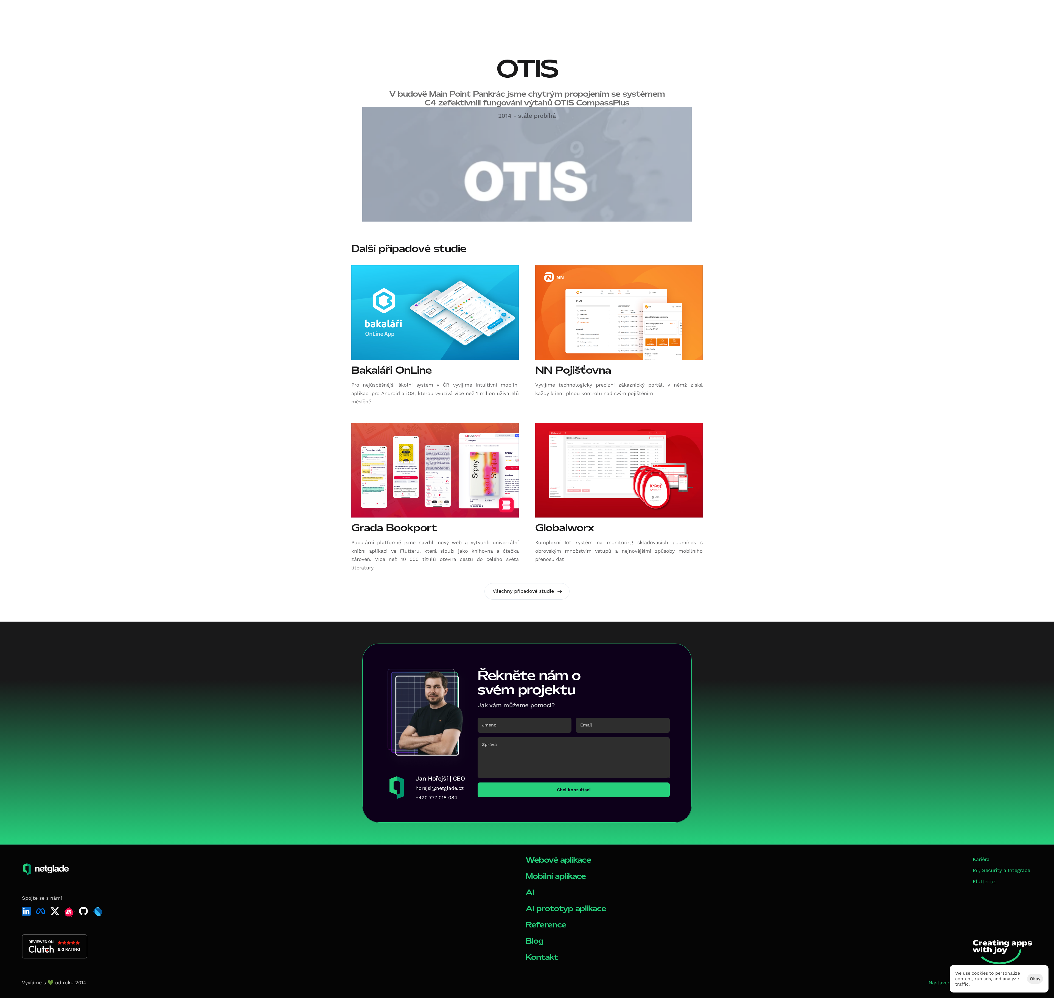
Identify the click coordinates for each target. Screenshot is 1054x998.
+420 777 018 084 (436, 797)
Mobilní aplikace (556, 876)
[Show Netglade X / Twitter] (55, 911)
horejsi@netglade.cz (440, 788)
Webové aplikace (558, 860)
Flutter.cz (984, 881)
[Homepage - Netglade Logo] (42, 13)
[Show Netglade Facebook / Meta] (40, 911)
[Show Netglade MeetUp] (69, 912)
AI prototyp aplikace (566, 909)
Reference (546, 925)
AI (530, 892)
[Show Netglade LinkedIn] (26, 911)
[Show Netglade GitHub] (83, 911)
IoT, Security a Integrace (1001, 870)
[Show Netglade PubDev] (97, 911)
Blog (534, 941)
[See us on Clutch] (54, 946)
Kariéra (981, 859)
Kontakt (542, 957)
